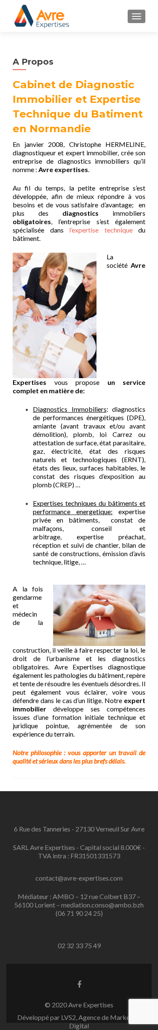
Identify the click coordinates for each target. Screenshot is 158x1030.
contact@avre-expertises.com (79, 878)
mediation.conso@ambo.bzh (102, 905)
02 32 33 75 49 (79, 945)
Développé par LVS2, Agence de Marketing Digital (79, 1021)
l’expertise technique (101, 230)
